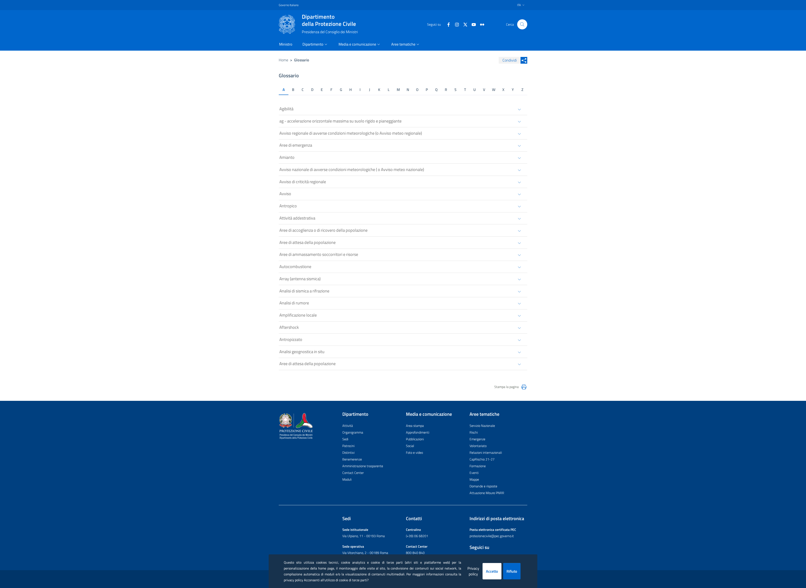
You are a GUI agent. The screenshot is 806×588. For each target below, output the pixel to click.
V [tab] (484, 89)
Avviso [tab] (285, 193)
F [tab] (331, 89)
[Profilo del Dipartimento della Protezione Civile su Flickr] (480, 24)
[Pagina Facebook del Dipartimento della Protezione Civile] (447, 24)
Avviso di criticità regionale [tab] (302, 181)
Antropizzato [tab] (290, 339)
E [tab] (322, 89)
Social (410, 445)
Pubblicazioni (415, 439)
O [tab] (417, 89)
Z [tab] (522, 89)
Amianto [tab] (286, 157)
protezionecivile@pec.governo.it (492, 535)
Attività (347, 425)
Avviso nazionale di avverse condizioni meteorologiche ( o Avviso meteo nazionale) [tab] (351, 169)
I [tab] (360, 89)
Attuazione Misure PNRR (487, 492)
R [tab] (446, 89)
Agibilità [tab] (286, 108)
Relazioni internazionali (486, 452)
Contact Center (353, 472)
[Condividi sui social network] (524, 60)
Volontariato (478, 445)
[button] (522, 24)
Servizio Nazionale (482, 425)
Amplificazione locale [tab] (298, 315)
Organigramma (352, 432)
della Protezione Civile (329, 20)
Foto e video (414, 452)
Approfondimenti (417, 432)
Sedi (345, 439)
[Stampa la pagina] (524, 387)
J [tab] (369, 89)
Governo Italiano (288, 5)
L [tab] (389, 89)
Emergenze (477, 439)
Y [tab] (513, 89)
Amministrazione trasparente (362, 465)
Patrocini (348, 445)
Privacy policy (473, 571)
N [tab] (408, 89)
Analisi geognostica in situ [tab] (301, 351)
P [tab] (427, 89)
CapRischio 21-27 (482, 459)
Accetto (492, 571)
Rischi (474, 432)
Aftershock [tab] (289, 327)
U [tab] (474, 89)
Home (283, 60)
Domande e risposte (483, 486)
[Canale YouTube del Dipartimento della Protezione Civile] (472, 24)
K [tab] (379, 89)
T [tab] (465, 89)
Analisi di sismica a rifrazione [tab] (304, 291)
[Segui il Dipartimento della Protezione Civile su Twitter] (463, 24)
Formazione (478, 465)
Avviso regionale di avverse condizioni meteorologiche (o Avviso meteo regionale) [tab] (350, 133)
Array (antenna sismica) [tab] (300, 278)
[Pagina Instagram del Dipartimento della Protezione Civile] (455, 24)
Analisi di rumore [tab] (294, 303)
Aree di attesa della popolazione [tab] (307, 242)
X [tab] (503, 89)
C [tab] (303, 89)
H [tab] (350, 89)
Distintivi (348, 452)
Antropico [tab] (288, 206)
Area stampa (415, 425)
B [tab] (293, 89)
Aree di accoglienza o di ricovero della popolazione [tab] (323, 230)
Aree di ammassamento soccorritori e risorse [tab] (318, 254)
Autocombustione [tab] (295, 266)
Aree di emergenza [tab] (295, 145)
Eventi (474, 472)
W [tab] (493, 89)
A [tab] (284, 89)
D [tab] (312, 89)
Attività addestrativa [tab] (297, 218)
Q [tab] (436, 89)
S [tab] (455, 89)
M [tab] (398, 89)
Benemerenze (352, 459)
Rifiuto (511, 571)
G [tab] (341, 89)
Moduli (347, 479)
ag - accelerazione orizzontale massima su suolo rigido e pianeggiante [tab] (340, 121)
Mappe (474, 479)
